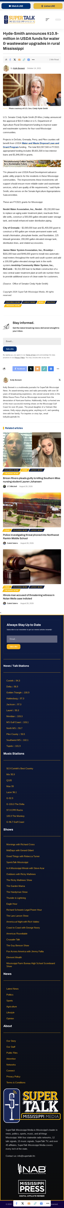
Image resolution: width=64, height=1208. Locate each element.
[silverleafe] (32, 163)
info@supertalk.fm (26, 1156)
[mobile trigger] (48, 19)
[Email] (19, 59)
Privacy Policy (20, 357)
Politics (51, 302)
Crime (24, 470)
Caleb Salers (12, 543)
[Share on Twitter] (15, 59)
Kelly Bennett (19, 68)
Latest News (29, 302)
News (41, 302)
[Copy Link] (24, 59)
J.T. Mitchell (12, 486)
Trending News (13, 305)
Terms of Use (31, 355)
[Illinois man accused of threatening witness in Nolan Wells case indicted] (32, 566)
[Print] (28, 59)
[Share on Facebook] (10, 59)
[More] (33, 59)
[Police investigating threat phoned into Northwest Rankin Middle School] (32, 510)
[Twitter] (59, 380)
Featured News (13, 302)
